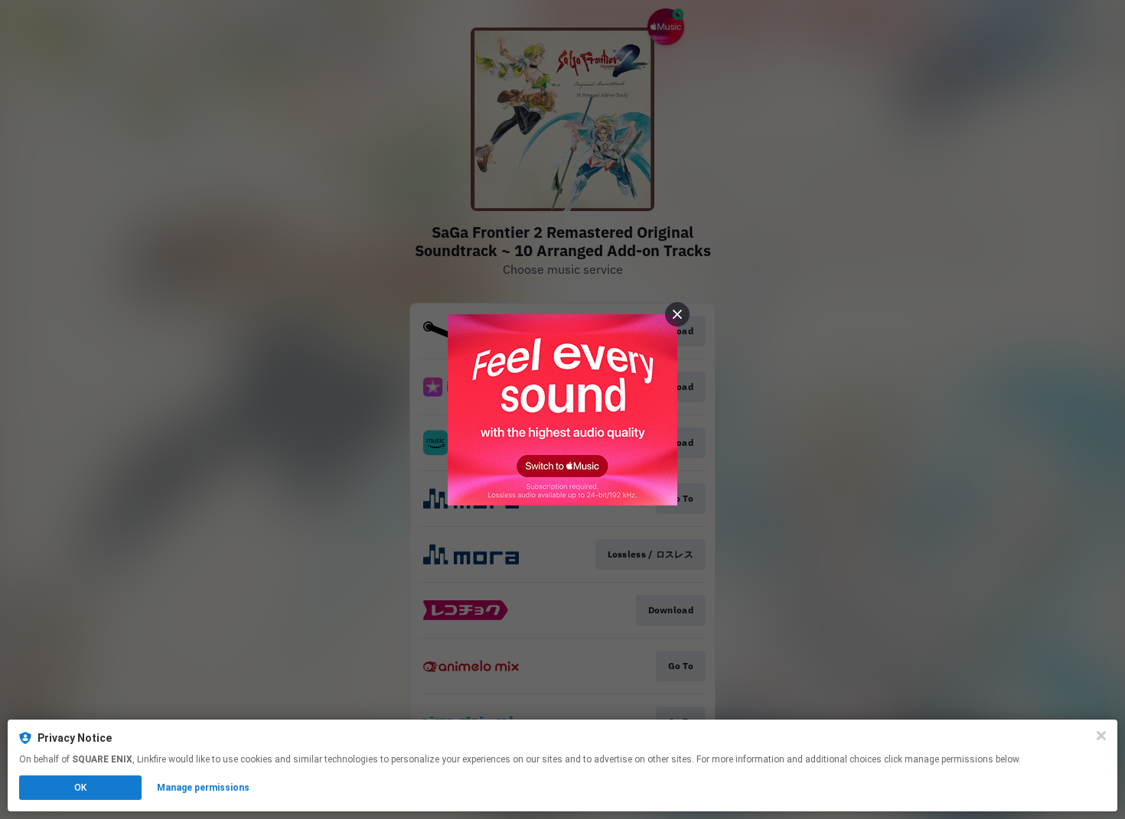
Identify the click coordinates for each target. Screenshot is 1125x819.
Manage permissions (203, 787)
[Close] (1101, 735)
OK (80, 787)
